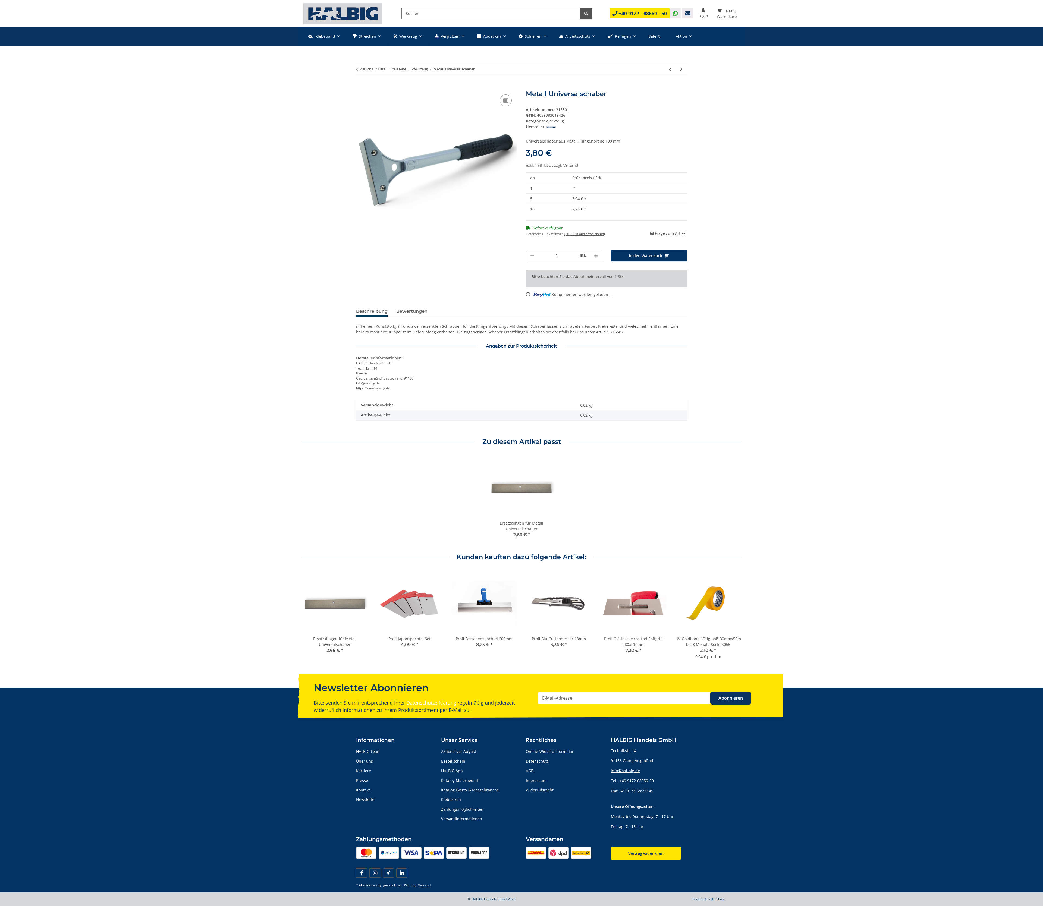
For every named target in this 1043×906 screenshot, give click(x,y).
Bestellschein (453, 761)
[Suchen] (586, 13)
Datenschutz (537, 761)
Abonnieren (730, 698)
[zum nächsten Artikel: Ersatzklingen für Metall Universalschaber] (681, 69)
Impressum (536, 780)
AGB (529, 770)
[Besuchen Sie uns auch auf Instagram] (375, 873)
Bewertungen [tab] (412, 311)
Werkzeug (555, 121)
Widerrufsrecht (540, 790)
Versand (570, 165)
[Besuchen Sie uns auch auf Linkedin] (401, 873)
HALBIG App (452, 770)
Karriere (363, 770)
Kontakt (363, 790)
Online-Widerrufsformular (550, 751)
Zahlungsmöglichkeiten (462, 809)
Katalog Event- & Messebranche (470, 790)
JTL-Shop (717, 899)
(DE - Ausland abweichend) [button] (584, 234)
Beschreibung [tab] (372, 311)
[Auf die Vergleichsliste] (506, 100)
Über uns (364, 761)
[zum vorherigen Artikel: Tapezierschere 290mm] (670, 69)
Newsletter (366, 799)
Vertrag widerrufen (646, 853)
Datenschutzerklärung (431, 702)
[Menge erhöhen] (596, 255)
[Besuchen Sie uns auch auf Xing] (388, 873)
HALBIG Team (368, 751)
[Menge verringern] (532, 255)
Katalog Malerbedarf (460, 780)
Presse (362, 780)
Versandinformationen (461, 818)
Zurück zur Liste (372, 69)
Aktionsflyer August (458, 751)
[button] (703, 13)
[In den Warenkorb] (360, 87)
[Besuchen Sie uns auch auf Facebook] (361, 873)
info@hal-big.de (625, 770)
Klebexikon (451, 799)
